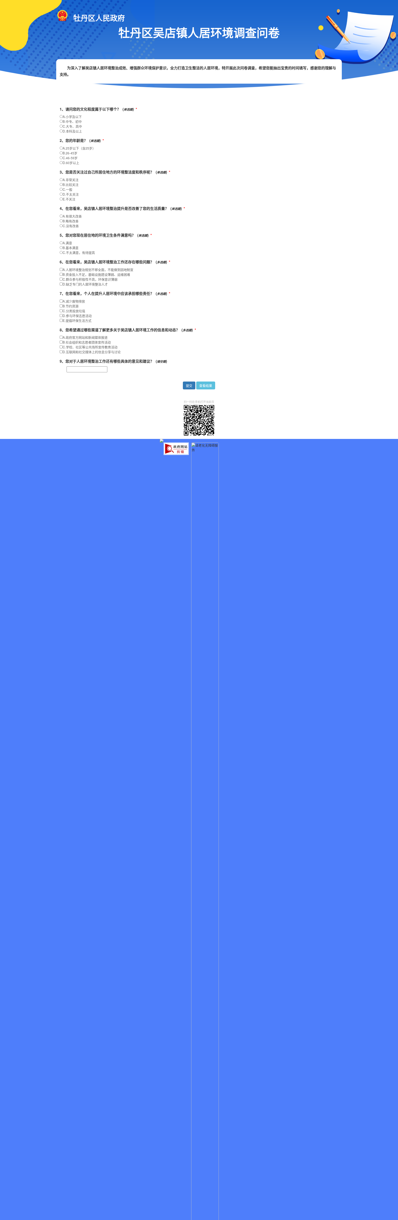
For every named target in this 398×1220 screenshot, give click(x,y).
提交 (189, 385)
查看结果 (205, 385)
